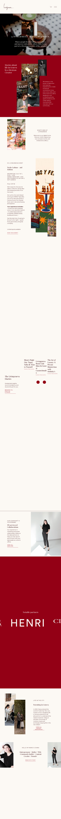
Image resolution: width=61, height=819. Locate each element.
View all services (10, 545)
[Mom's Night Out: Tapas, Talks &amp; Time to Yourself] (29, 356)
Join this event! (12, 232)
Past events (31, 369)
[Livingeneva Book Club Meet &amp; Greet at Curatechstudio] (41, 356)
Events (26, 369)
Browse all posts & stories (9, 391)
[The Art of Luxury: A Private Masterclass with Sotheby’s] (53, 356)
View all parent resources (39, 728)
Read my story (30, 760)
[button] (38, 382)
